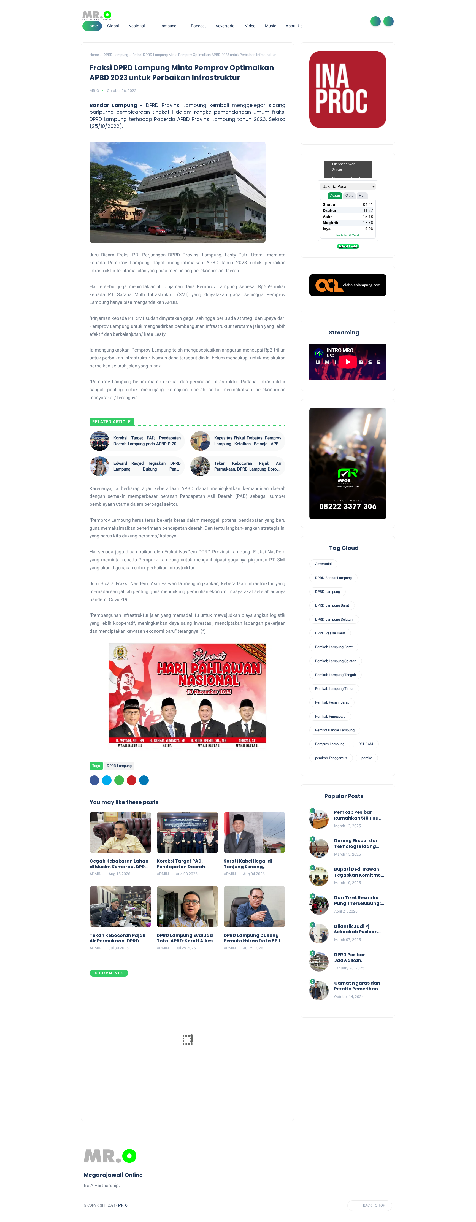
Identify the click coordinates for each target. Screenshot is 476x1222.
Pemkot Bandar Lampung (335, 730)
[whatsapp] (341, 21)
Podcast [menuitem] (198, 25)
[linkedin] (144, 780)
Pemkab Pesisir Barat (332, 702)
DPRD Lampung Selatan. (334, 619)
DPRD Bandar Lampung (333, 578)
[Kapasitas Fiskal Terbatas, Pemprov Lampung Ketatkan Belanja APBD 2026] (200, 441)
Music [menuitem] (270, 25)
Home (92, 25)
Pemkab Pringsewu (330, 716)
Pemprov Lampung (329, 744)
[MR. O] (96, 15)
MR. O (123, 1205)
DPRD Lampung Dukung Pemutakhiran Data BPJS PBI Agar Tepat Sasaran (253, 938)
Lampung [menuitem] (167, 25)
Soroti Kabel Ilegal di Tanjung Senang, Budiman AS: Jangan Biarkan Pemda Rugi (248, 864)
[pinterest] (131, 780)
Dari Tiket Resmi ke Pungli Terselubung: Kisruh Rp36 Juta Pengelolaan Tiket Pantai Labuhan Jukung (357, 901)
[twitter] (332, 21)
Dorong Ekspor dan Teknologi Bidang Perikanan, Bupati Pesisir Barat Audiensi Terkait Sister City (359, 844)
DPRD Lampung (115, 55)
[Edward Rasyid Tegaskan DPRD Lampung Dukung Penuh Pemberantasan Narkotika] (99, 466)
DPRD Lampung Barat (332, 605)
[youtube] (359, 21)
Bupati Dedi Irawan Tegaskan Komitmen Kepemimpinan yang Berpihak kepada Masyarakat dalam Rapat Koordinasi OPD (360, 872)
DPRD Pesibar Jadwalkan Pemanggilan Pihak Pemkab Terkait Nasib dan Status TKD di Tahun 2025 (360, 958)
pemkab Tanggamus (331, 758)
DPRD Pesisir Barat (330, 633)
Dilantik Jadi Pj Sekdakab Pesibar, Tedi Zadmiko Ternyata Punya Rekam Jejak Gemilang (356, 929)
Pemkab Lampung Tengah (335, 675)
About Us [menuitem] (294, 25)
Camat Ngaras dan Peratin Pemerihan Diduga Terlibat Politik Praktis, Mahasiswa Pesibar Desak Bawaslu (357, 986)
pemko (366, 758)
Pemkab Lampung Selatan (335, 661)
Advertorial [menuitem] (225, 25)
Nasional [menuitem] (136, 25)
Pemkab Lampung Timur (334, 688)
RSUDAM (366, 744)
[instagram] (350, 21)
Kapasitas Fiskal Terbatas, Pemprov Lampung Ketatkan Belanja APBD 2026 (248, 441)
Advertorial (323, 564)
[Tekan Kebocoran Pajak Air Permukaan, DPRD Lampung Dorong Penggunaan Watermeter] (200, 466)
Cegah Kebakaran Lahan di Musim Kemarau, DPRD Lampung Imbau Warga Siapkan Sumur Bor (119, 864)
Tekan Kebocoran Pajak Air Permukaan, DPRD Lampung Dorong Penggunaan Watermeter (248, 466)
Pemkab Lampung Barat (334, 647)
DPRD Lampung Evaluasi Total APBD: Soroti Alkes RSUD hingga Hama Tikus (186, 938)
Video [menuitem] (250, 25)
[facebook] (324, 21)
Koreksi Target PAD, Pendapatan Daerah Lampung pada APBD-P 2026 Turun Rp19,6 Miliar (147, 441)
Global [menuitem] (113, 25)
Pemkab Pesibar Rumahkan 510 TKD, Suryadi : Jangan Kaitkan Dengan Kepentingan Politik (357, 815)
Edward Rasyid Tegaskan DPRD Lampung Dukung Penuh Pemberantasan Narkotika (147, 466)
